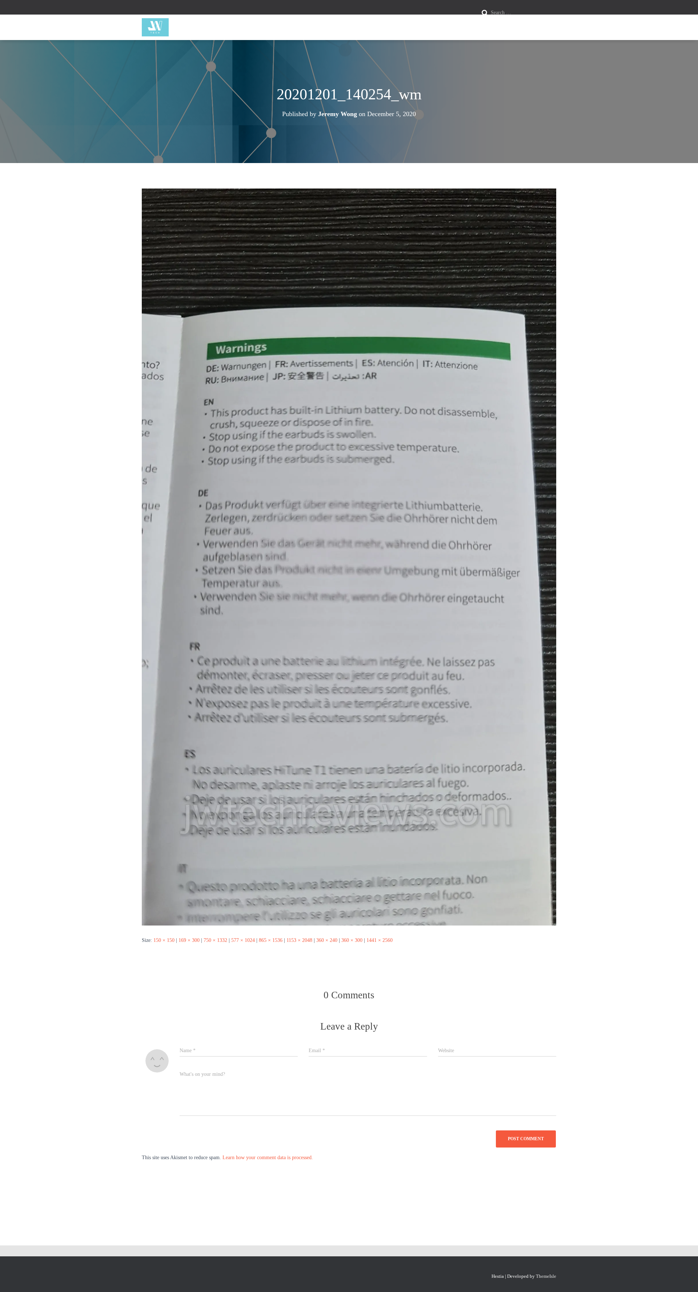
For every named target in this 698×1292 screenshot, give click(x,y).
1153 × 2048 (299, 940)
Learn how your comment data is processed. (267, 1157)
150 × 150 (163, 940)
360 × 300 (351, 940)
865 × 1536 (270, 940)
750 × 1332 (215, 940)
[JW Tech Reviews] (155, 27)
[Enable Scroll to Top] (683, 1277)
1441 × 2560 (379, 940)
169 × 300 (189, 940)
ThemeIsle (546, 1276)
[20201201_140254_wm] (349, 556)
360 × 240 (326, 940)
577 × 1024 (243, 940)
